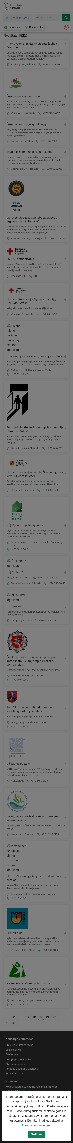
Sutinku (36, 1134)
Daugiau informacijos (36, 1125)
